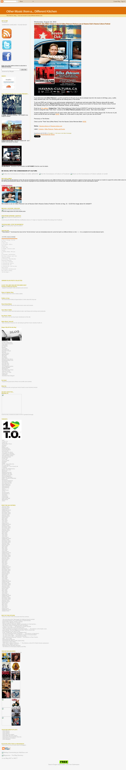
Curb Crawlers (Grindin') (8, 454)
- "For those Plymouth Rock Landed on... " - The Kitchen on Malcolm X (20, 633)
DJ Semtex (5, 346)
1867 (3, 440)
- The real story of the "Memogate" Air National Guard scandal (18, 619)
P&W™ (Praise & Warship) (9, 478)
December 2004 (6, 528)
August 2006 (5, 551)
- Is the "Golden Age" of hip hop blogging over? (14, 632)
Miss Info (4, 355)
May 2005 (4, 533)
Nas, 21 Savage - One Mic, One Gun (8, 240)
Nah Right (4, 358)
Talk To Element (6, 485)
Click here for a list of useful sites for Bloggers (14, 745)
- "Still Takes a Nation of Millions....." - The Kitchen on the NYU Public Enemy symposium (25, 643)
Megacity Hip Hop (6, 472)
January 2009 (5, 586)
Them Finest (5, 490)
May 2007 (4, 562)
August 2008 (5, 580)
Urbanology (5, 497)
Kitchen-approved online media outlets (12, 293)
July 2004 (4, 522)
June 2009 (5, 592)
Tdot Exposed (5, 486)
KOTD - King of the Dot (8, 464)
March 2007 (5, 560)
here (78, 232)
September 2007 (6, 567)
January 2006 (5, 543)
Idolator (4, 352)
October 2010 (5, 610)
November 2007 (6, 569)
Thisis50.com (5, 365)
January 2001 (5, 506)
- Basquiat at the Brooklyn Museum (11, 645)
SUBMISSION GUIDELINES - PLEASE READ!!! (14, 24)
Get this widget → (6, 272)
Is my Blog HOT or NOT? (10, 758)
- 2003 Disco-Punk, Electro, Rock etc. (12, 737)
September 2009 (6, 595)
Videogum (4, 374)
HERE (57, 114)
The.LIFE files (5, 353)
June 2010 (5, 606)
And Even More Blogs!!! (8, 375)
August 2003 (5, 509)
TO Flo (3, 491)
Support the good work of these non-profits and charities (17, 381)
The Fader (4, 348)
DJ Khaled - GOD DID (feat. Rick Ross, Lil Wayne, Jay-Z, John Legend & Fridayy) (9, 256)
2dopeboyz (5, 341)
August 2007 (5, 565)
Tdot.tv (3, 489)
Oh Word (4, 356)
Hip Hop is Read (6, 350)
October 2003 (5, 511)
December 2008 (6, 584)
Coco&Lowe (5, 451)
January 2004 (5, 515)
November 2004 (6, 526)
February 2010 (6, 601)
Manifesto (4, 471)
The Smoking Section (7, 366)
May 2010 (4, 605)
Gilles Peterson (48, 129)
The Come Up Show (7, 452)
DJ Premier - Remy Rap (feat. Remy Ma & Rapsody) (9, 259)
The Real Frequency (7, 480)
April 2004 (4, 518)
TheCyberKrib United (7, 455)
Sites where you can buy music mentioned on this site (16, 317)
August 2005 (5, 537)
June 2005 (5, 535)
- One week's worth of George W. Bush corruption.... (15, 625)
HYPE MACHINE (8, 237)
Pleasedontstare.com (7, 360)
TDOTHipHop (5, 487)
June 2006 (5, 549)
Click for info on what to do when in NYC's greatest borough (17, 414)
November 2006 (6, 555)
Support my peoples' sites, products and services (15, 287)
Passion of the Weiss (7, 359)
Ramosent (4, 479)
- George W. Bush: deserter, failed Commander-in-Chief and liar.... (19, 624)
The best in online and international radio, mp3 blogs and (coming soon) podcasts (23, 311)
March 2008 (5, 574)
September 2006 (6, 552)
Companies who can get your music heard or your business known (19, 387)
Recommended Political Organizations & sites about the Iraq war (19, 299)
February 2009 (6, 587)
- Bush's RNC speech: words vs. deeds (12, 621)
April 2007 (4, 561)
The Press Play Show (7, 369)
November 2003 (6, 512)
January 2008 (5, 571)
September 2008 (6, 581)
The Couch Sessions (7, 343)
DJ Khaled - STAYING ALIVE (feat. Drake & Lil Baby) (9, 270)
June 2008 (5, 577)
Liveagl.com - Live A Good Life (10, 466)
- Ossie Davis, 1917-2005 (8, 642)
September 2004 (6, 524)
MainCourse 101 (6, 470)
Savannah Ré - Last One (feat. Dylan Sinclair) (9, 267)
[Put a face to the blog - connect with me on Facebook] (7, 61)
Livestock (4, 467)
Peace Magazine (6, 475)
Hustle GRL (5, 458)
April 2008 (4, 575)
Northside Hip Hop (7, 473)
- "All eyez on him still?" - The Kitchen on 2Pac (14, 636)
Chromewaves (6, 448)
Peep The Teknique (7, 477)
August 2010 (5, 608)
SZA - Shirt (5, 247)
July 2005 (4, 536)
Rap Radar (5, 361)
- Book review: (18, 630)
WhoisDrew (5, 499)
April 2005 (4, 532)
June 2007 (5, 563)
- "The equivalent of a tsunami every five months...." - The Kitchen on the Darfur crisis (24, 628)
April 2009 (4, 589)
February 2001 (6, 507)
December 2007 (6, 570)
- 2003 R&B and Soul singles (9, 735)
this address (44, 108)
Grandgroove (5, 349)
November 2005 (6, 541)
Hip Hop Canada (6, 457)
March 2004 (5, 517)
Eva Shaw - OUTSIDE (8, 261)
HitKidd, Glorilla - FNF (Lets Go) (8, 252)
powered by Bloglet (8, 71)
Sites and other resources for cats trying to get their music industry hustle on (22, 322)
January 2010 (5, 600)
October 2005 (5, 539)
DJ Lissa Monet (6, 465)
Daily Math (5, 345)
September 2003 (6, 510)
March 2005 (5, 531)
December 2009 (6, 599)
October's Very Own (7, 474)
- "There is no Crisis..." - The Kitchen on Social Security (16, 626)
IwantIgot (4, 461)
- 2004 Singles (6, 732)
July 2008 (4, 578)
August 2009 (5, 594)
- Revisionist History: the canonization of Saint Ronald (16, 620)
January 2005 (5, 529)
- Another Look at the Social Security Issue (13, 627)
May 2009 (4, 590)
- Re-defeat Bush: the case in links (11, 631)
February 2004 (6, 516)
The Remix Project (7, 481)
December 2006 (6, 556)
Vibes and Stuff (6, 498)
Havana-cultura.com (56, 126)
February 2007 (6, 558)
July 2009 (4, 593)
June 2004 (5, 520)
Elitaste (4, 347)
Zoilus (3, 500)
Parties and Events (59, 129)
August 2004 (5, 523)
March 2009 (5, 588)
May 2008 (4, 576)
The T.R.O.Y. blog (6, 372)
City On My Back (6, 449)
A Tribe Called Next (7, 342)
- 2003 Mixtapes (6, 739)
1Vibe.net (4, 442)
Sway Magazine (6, 484)
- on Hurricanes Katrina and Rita (14, 646)
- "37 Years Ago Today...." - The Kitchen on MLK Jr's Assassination (19, 634)
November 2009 (6, 597)
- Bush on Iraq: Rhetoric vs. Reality (11, 623)
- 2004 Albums (6, 731)
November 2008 (6, 583)
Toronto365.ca (6, 493)
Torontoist (4, 494)
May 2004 (4, 519)
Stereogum (5, 368)
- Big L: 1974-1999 (7, 638)
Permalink (50, 133)
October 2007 (5, 568)
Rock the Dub (5, 364)
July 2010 (4, 607)
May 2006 (4, 548)
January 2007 (5, 557)
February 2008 (6, 573)
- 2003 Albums (6, 733)
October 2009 (5, 596)
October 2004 (5, 525)
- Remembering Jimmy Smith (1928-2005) (13, 640)
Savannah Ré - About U (8, 263)
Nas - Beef (5, 242)
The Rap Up (5, 362)
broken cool (5, 447)
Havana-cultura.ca (44, 126)
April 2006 (4, 547)
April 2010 (4, 603)
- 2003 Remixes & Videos (8, 738)
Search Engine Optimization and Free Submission (63, 764)
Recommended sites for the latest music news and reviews (17, 305)
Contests (41, 129)
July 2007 (4, 564)
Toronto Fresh (5, 492)
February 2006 (6, 544)
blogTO (4, 446)
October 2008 (5, 582)
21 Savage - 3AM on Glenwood (7, 245)
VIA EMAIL (4, 22)
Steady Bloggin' (6, 367)
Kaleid (3, 462)
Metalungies (5, 354)
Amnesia (4, 445)
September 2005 (6, 538)
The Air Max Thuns (7, 444)
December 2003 (6, 513)
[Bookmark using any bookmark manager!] (44, 134)
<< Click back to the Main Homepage (62, 133)
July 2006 (4, 550)
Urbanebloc (5, 496)
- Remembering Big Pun (8, 639)
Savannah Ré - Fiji (7, 264)
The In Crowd (5, 460)
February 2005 (6, 530)
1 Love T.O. (5, 441)
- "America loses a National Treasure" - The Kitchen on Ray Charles (20, 637)
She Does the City (7, 483)
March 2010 (5, 602)
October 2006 (5, 554)
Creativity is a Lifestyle (8, 453)
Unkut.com (5, 373)
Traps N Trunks (6, 371)
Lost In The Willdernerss (8, 468)
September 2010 (6, 609)
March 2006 (5, 545)
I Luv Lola (4, 459)
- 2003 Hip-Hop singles (8, 734)
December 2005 (6, 542)
